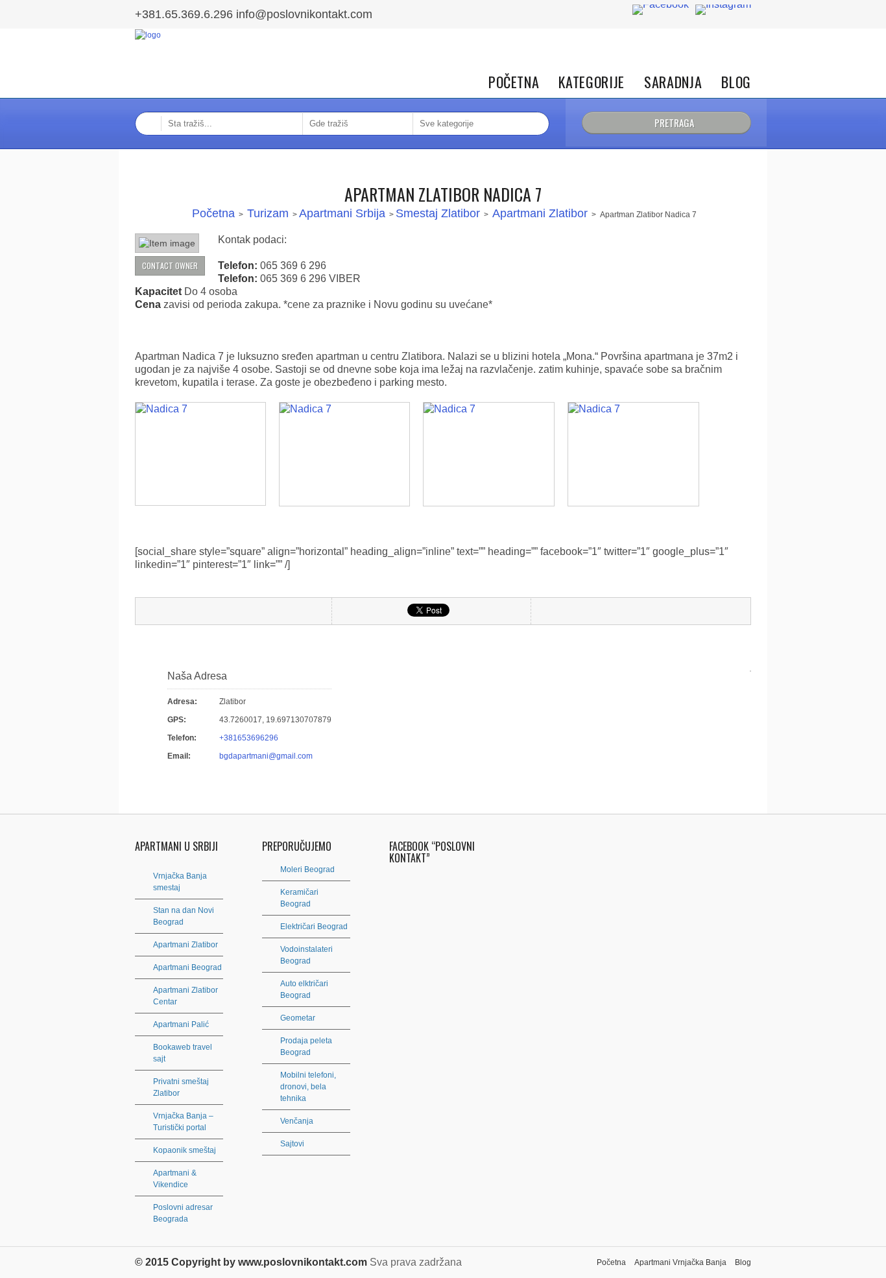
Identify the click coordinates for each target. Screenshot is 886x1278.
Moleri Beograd (307, 869)
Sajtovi (292, 1143)
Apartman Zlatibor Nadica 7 (443, 194)
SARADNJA (673, 82)
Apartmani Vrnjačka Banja (680, 1262)
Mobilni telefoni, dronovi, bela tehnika (308, 1087)
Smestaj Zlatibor (438, 213)
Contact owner (170, 265)
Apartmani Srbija (342, 213)
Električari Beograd (314, 926)
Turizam (268, 213)
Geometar (297, 1018)
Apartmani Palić (181, 1024)
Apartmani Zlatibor (540, 213)
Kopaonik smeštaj (184, 1150)
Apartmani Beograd (187, 967)
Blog (736, 82)
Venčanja (296, 1121)
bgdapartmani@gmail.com (266, 756)
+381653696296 (248, 737)
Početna (514, 82)
